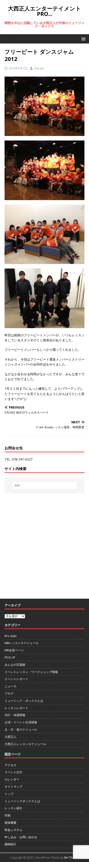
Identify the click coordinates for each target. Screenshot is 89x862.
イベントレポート (16, 679)
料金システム (13, 830)
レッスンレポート (16, 708)
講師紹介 (10, 844)
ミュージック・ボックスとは (24, 701)
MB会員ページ (14, 650)
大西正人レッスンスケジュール (25, 744)
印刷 (7, 815)
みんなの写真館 (15, 665)
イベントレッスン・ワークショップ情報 (31, 672)
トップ (9, 794)
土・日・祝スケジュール (21, 729)
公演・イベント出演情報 (21, 722)
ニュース (10, 686)
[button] (83, 38)
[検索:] (45, 485)
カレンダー (12, 779)
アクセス (10, 765)
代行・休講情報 (15, 715)
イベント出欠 (13, 772)
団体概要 (10, 823)
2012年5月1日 (18, 68)
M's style (11, 636)
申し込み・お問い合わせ (21, 837)
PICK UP (10, 657)
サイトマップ (13, 787)
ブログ (9, 693)
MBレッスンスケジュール (22, 643)
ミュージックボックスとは (22, 801)
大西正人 (10, 737)
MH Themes (71, 858)
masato (39, 68)
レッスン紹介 (13, 808)
